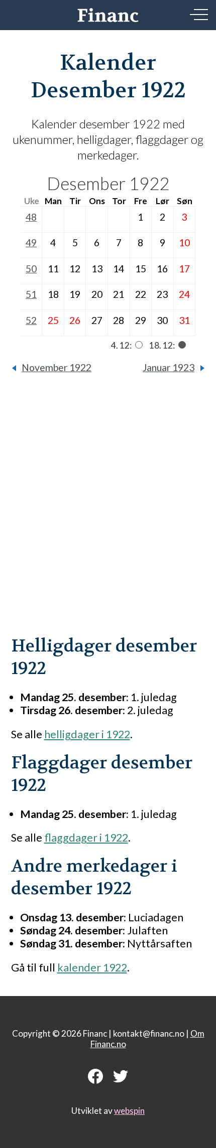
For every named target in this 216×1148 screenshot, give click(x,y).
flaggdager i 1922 (86, 837)
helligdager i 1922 (87, 734)
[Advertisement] (108, 512)
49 (31, 242)
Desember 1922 (108, 183)
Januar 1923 (168, 367)
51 (31, 294)
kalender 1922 (92, 967)
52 (31, 320)
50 (31, 268)
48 (31, 217)
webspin (129, 1110)
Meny (199, 14)
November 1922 (56, 367)
